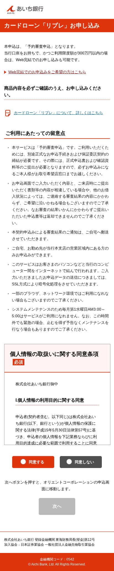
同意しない (84, 462)
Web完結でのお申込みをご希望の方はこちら (47, 72)
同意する (36, 462)
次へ (57, 506)
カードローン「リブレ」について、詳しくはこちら (58, 112)
